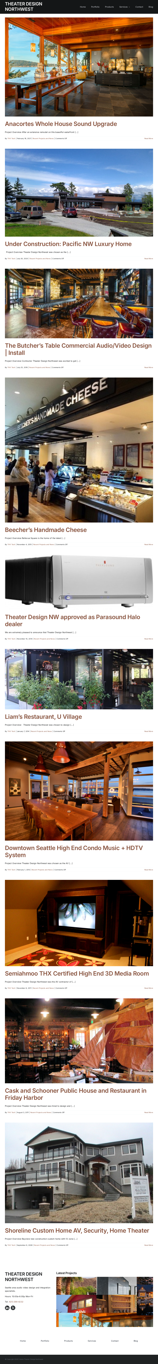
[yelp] (13, 1308)
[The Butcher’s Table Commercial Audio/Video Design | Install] (79, 303)
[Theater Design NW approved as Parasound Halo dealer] (79, 582)
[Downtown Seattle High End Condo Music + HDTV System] (79, 791)
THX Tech (11, 138)
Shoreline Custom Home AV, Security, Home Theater (77, 1230)
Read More (148, 138)
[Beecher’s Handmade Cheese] (79, 450)
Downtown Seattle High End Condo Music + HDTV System (74, 851)
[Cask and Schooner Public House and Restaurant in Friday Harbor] (79, 1040)
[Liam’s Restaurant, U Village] (79, 679)
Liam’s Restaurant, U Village (43, 716)
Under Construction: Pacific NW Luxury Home (68, 244)
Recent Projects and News (43, 138)
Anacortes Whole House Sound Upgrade (61, 123)
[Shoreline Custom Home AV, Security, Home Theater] (79, 1173)
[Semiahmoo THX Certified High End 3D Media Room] (79, 923)
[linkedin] (7, 1308)
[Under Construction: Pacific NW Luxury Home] (79, 193)
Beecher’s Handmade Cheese (46, 529)
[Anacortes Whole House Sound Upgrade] (79, 67)
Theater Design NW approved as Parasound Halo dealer (72, 620)
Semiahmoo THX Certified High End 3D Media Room (77, 973)
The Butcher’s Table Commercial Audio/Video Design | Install (78, 349)
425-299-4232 (16, 1301)
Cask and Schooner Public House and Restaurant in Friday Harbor (75, 1094)
